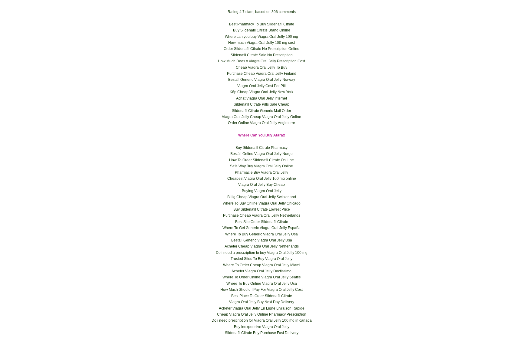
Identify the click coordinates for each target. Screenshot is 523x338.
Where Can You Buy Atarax (261, 135)
